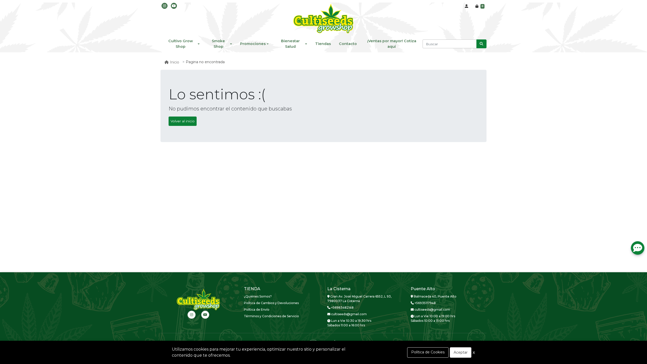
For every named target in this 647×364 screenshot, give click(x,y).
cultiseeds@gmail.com (348, 314)
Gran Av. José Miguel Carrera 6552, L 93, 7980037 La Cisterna (359, 298)
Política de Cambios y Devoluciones (271, 303)
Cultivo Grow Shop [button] (180, 44)
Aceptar (461, 352)
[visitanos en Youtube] (174, 6)
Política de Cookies (428, 352)
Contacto (348, 43)
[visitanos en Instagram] (164, 6)
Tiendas (323, 43)
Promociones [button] (253, 43)
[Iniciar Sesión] (466, 6)
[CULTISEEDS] (323, 19)
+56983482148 (342, 307)
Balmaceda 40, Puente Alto (434, 296)
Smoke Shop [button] (218, 44)
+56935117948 (425, 303)
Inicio (174, 62)
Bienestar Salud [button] (290, 44)
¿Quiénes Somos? (258, 296)
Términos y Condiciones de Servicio (271, 316)
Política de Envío (256, 309)
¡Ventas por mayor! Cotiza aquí (391, 44)
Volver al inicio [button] (183, 121)
